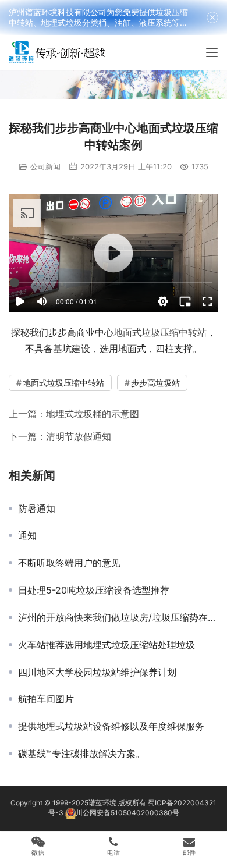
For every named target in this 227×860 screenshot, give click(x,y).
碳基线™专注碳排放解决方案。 (81, 753)
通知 (27, 535)
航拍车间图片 (46, 699)
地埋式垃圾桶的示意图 (92, 414)
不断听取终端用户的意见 (69, 562)
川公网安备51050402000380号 (127, 812)
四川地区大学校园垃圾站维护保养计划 (97, 672)
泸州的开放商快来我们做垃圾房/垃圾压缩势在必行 (118, 617)
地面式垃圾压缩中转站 (160, 332)
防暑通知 (36, 508)
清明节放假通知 (78, 436)
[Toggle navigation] (212, 52)
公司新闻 (45, 166)
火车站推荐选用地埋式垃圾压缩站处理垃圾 (106, 644)
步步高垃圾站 (155, 383)
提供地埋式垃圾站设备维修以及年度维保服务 (111, 726)
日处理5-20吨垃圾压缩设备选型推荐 (93, 590)
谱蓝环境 (102, 802)
